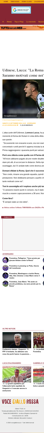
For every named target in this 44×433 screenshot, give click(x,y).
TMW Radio (15, 1)
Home (6, 1)
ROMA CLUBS (27, 1)
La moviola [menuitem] (31, 22)
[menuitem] (3, 22)
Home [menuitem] (9, 22)
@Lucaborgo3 (27, 125)
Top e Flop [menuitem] (19, 22)
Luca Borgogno (10, 125)
